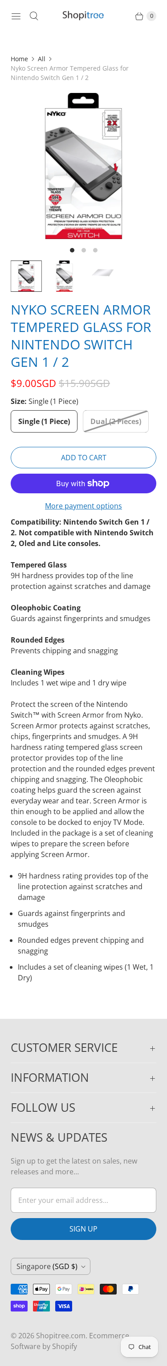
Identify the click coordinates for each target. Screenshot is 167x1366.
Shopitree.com (61, 1336)
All (41, 59)
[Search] (34, 16)
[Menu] (16, 16)
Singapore (46, 1266)
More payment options (83, 506)
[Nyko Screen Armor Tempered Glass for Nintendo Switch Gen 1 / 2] (83, 166)
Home (19, 59)
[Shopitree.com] (83, 16)
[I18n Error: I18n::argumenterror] (26, 276)
